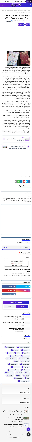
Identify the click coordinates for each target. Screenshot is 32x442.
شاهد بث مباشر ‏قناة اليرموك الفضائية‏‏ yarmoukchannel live (16, 329)
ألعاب (17, 353)
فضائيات (19, 372)
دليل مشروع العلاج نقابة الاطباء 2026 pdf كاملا (13, 411)
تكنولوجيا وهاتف (24, 364)
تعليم (16, 361)
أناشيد (9, 353)
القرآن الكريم (25, 361)
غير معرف (27, 20)
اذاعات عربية (25, 355)
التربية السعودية (14, 355)
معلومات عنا (8, 431)
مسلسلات (10, 375)
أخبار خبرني (25, 353)
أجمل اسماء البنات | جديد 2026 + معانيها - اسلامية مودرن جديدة (13, 323)
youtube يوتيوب (9, 347)
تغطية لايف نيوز (10, 437)
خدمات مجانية (20, 10)
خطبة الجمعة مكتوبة (13, 369)
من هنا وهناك (18, 378)
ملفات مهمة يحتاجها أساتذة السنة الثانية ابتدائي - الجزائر (17, 270)
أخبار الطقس (25, 350)
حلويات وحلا (25, 367)
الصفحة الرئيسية (27, 10)
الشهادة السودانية (11, 358)
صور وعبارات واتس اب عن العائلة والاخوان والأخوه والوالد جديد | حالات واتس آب (14, 317)
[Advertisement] (16, 38)
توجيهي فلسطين (12, 364)
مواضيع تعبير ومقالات (23, 381)
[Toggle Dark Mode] (29, 434)
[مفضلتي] (28, 429)
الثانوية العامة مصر (24, 358)
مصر (27, 378)
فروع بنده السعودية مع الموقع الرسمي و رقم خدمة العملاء (13, 418)
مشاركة (9, 306)
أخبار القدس (14, 350)
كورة (18, 375)
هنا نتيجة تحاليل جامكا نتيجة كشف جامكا (13, 424)
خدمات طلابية (15, 367)
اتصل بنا (23, 434)
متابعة (22, 306)
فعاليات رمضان (9, 372)
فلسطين (26, 375)
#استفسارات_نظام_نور (23, 347)
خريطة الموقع (8, 434)
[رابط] (16, 58)
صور (27, 372)
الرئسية (23, 431)
